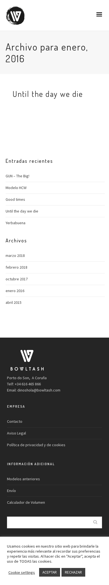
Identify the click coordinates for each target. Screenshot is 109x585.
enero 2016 (15, 290)
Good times (15, 199)
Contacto (14, 421)
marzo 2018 (15, 255)
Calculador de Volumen (26, 502)
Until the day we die (22, 211)
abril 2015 (14, 302)
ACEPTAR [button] (49, 572)
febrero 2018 (16, 267)
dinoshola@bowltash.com (38, 390)
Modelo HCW (16, 187)
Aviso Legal (16, 433)
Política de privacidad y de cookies (36, 444)
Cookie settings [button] (21, 572)
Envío (11, 490)
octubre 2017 (17, 278)
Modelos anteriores (23, 478)
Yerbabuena (15, 222)
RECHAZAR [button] (73, 572)
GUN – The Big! (17, 175)
